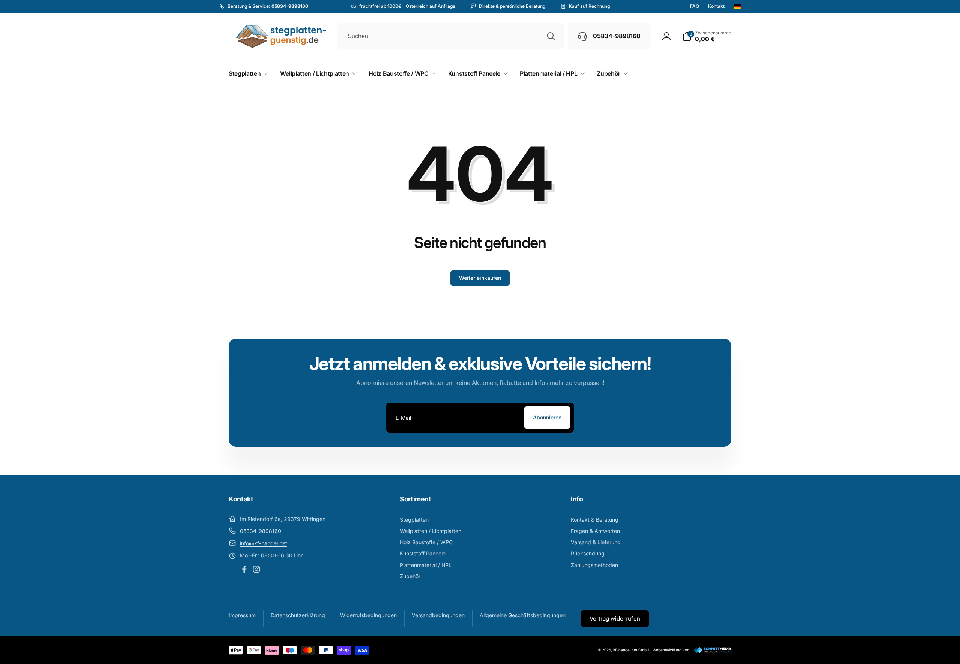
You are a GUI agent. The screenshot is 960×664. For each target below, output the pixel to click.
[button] (706, 36)
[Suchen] (550, 36)
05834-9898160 (260, 531)
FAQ (694, 6)
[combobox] (451, 36)
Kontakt (716, 6)
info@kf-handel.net (263, 543)
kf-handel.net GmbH (631, 650)
